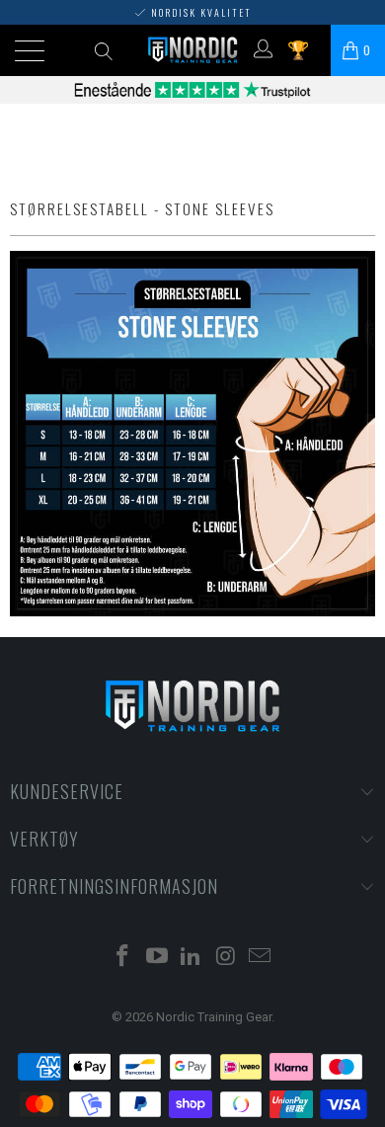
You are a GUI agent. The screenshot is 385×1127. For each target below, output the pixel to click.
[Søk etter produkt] (103, 50)
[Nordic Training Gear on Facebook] (123, 957)
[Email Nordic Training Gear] (260, 957)
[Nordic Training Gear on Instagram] (226, 957)
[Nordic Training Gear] (193, 50)
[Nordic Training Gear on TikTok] (191, 957)
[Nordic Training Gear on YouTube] (157, 957)
